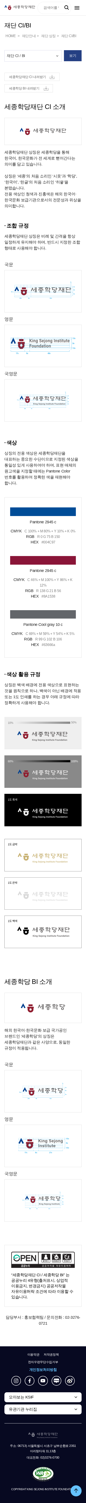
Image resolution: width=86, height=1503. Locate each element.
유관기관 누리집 (23, 1409)
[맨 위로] (76, 1490)
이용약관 (33, 1354)
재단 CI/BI (68, 36)
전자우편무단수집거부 (43, 1362)
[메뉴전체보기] (77, 8)
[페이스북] (29, 1381)
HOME (11, 36)
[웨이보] (70, 1381)
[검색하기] (66, 7)
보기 (72, 55)
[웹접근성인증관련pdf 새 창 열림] (43, 1474)
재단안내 (29, 36)
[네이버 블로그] (56, 1381)
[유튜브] (43, 1381)
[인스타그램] (16, 1381)
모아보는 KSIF (21, 1397)
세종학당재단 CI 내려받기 (27, 77)
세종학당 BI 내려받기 (24, 88)
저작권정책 (51, 1354)
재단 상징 (48, 36)
